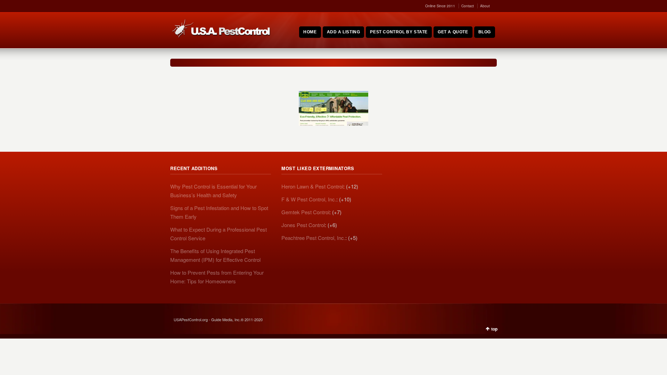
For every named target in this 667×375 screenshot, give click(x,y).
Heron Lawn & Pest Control (312, 186)
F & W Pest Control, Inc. (308, 199)
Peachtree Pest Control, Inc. (313, 237)
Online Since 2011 (440, 5)
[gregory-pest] (333, 108)
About (485, 5)
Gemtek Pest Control (305, 212)
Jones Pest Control (303, 224)
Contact (467, 5)
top (494, 329)
